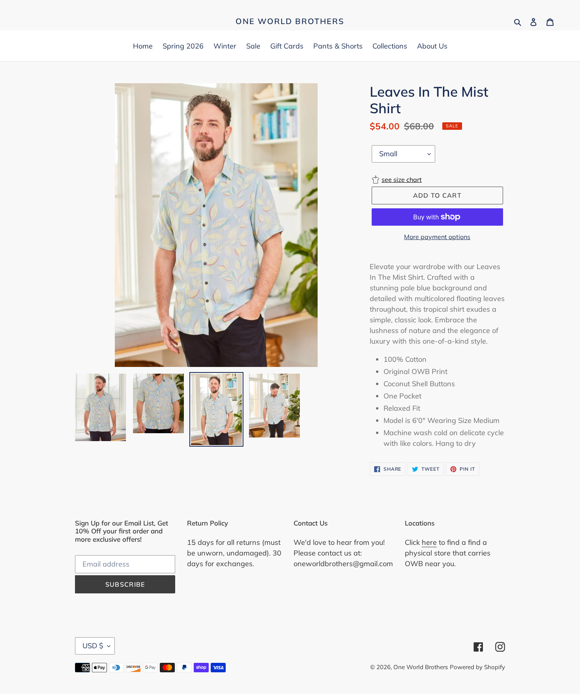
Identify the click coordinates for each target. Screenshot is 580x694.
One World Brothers (290, 21)
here (429, 542)
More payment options (437, 237)
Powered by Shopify (477, 667)
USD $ (92, 645)
